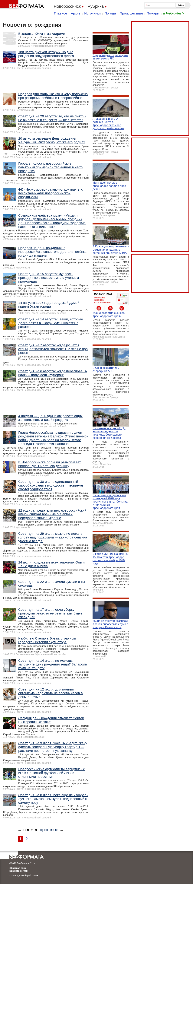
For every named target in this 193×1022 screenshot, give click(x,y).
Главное (60, 13)
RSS (36, 875)
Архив (75, 13)
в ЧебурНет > (173, 13)
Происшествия (131, 13)
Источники (92, 13)
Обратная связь (18, 868)
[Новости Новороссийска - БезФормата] (22, 4)
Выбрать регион (18, 871)
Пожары (153, 13)
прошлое (49, 829)
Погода (110, 13)
